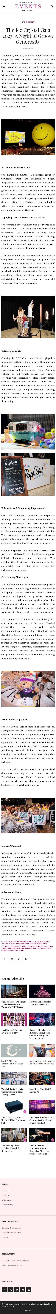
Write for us (6, 1200)
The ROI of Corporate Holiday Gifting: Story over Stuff (13, 1120)
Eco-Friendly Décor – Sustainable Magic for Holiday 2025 (11, 1148)
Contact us (6, 1191)
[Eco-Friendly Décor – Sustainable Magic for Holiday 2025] (14, 1135)
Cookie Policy (8, 1306)
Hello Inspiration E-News (12, 1265)
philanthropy (45, 948)
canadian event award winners (20, 942)
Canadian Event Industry (20, 944)
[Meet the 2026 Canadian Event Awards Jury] (14, 1019)
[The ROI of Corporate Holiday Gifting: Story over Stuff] (14, 1107)
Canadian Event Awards (11, 1228)
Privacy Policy (7, 1205)
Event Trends (13, 948)
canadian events (18, 946)
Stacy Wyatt (29, 48)
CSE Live (5, 1237)
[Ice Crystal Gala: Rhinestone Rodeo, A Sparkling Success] (42, 1050)
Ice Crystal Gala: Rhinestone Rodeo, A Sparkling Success (42, 1062)
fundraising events (30, 948)
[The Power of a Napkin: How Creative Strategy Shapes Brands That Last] (42, 1107)
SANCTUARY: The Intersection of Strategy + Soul (12, 1064)
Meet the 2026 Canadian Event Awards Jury (12, 1031)
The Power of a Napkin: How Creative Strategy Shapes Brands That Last (42, 1120)
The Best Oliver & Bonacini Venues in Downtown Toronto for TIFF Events (13, 1004)
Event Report (28, 22)
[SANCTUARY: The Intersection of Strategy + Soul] (14, 1050)
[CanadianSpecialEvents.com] (28, 6)
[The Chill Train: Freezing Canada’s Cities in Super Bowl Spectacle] (14, 1078)
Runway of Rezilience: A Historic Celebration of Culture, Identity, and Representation (40, 1034)
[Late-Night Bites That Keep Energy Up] (42, 1078)
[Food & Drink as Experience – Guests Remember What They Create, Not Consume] (42, 1135)
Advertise (5, 1195)
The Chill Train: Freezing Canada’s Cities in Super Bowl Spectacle (12, 1092)
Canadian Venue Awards (11, 1233)
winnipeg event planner (12, 951)
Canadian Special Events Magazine (15, 1260)
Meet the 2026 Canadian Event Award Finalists (40, 1003)
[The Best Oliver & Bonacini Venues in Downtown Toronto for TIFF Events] (14, 991)
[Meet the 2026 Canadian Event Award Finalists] (42, 991)
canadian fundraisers (37, 946)
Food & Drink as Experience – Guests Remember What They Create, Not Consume (39, 1149)
